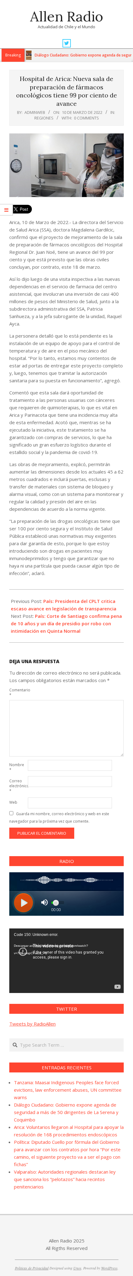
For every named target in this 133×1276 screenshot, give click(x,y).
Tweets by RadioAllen (32, 1024)
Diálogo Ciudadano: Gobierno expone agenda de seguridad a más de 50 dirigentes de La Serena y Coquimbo (66, 1112)
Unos (77, 1267)
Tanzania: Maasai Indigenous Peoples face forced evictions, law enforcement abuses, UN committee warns (68, 1089)
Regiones (44, 118)
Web (13, 802)
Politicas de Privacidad (32, 1267)
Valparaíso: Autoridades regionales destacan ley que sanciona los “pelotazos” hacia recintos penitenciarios (65, 1179)
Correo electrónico (18, 785)
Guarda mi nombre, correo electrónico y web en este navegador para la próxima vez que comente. (59, 817)
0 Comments (86, 118)
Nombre (16, 767)
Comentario (18, 692)
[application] (66, 960)
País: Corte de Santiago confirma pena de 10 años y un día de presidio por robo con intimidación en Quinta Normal (66, 623)
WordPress (109, 1267)
